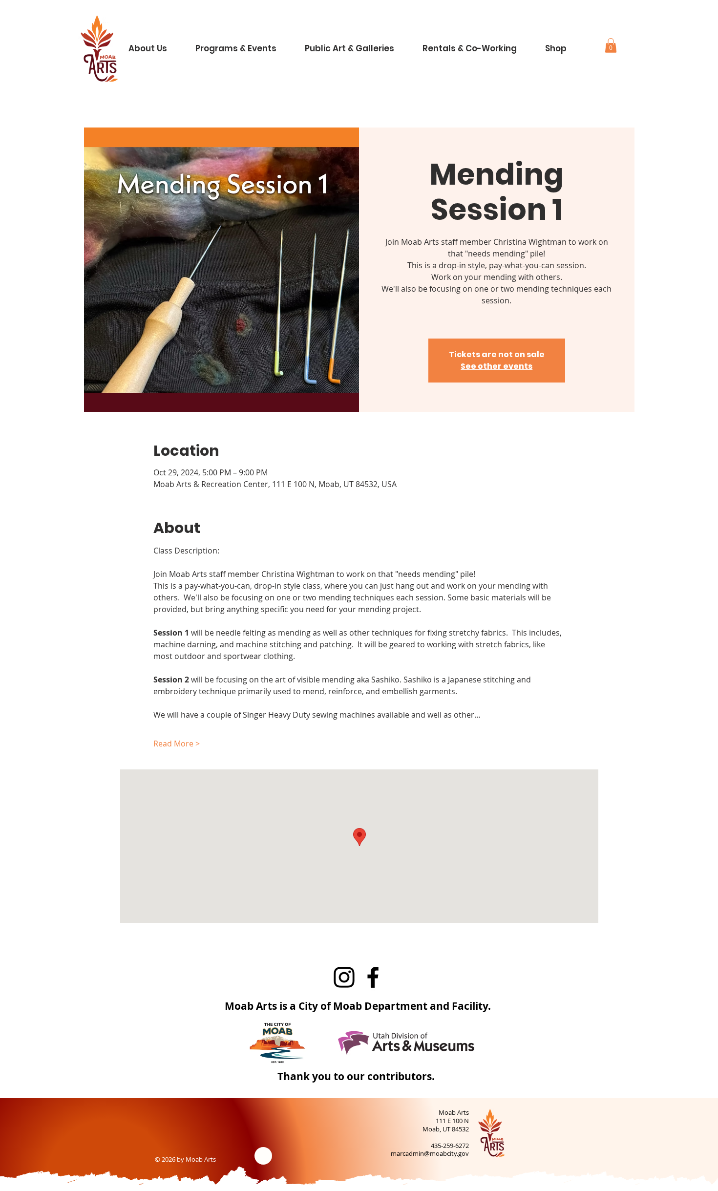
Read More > (176, 743)
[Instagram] (344, 977)
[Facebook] (373, 977)
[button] (155, 44)
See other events (496, 366)
